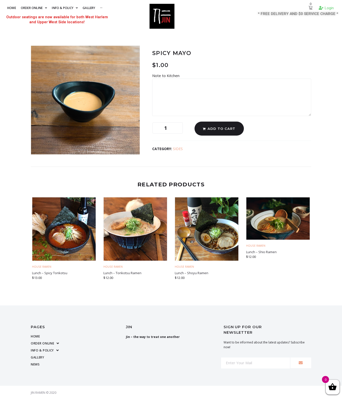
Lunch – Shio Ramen (261, 252)
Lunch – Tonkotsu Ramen (122, 273)
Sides (178, 148)
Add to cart (221, 129)
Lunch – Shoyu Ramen (191, 273)
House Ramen (41, 266)
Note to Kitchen (166, 75)
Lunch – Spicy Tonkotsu (49, 273)
